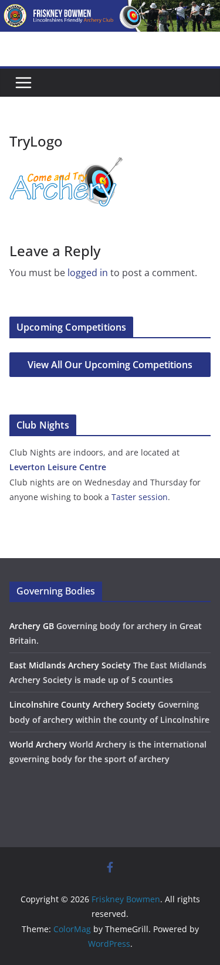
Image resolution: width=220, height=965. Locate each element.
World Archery (38, 744)
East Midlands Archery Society (70, 665)
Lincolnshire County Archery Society (82, 704)
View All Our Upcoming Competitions (110, 364)
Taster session (139, 496)
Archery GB (31, 625)
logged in (87, 272)
